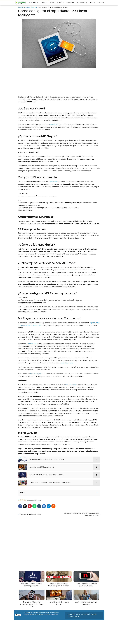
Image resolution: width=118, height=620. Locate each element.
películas (53, 182)
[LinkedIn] (44, 506)
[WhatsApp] (34, 506)
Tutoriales (60, 3)
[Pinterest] (30, 506)
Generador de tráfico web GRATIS (30, 514)
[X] (25, 506)
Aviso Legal (71, 614)
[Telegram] (49, 506)
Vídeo (52, 3)
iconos (72, 270)
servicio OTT (53, 125)
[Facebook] (20, 506)
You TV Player (35, 374)
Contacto (101, 3)
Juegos (92, 3)
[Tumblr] (39, 506)
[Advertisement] (59, 82)
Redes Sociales (82, 3)
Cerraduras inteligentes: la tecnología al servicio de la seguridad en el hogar (81, 514)
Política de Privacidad (82, 614)
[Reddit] (53, 506)
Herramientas (33, 3)
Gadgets (44, 3)
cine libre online (67, 363)
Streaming (70, 3)
